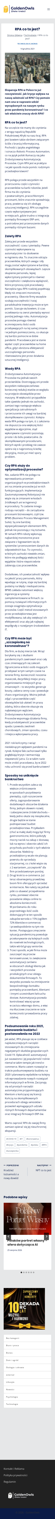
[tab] (21, 1272)
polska (34, 1144)
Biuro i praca (12, 1345)
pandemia (22, 1144)
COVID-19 (11, 1138)
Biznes (34, 44)
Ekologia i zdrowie (15, 1367)
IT (21, 1138)
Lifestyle (10, 1382)
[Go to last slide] (8, 1236)
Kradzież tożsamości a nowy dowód (11, 1172)
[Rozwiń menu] (48, 9)
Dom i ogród (12, 1360)
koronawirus (32, 1138)
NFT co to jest (43, 1168)
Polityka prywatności (15, 1475)
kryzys (9, 1144)
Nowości (10, 1389)
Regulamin (10, 1481)
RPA (44, 1144)
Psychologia (12, 1397)
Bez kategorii (12, 1338)
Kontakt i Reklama (14, 1468)
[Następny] (46, 1236)
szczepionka (12, 1150)
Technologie (23, 44)
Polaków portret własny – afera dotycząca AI (27, 1242)
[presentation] (27, 1219)
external (10, 1375)
